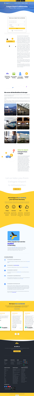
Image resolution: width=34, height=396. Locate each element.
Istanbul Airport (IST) (15, 381)
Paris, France (22, 371)
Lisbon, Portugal (23, 379)
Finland (5, 382)
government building (16, 265)
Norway (5, 379)
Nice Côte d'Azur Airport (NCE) (16, 374)
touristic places (14, 292)
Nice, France (22, 372)
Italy (4, 374)
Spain (5, 372)
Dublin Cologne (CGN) (15, 377)
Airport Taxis (11, 8)
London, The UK (23, 380)
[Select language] (29, 3)
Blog (4, 362)
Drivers (19, 3)
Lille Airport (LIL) (14, 375)
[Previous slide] (16, 334)
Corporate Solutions (13, 361)
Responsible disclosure (19, 363)
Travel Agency (12, 362)
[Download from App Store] (18, 1)
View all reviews (17, 308)
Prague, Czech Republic (24, 381)
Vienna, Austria (23, 382)
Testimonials (5, 363)
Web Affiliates (12, 363)
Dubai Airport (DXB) (15, 382)
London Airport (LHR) (15, 383)
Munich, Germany (23, 375)
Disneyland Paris (23, 374)
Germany (15, 8)
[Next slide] (18, 334)
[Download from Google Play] (23, 1)
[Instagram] (10, 386)
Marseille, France (23, 373)
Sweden (5, 380)
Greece (5, 375)
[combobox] (15, 21)
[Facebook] (4, 386)
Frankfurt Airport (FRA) (15, 378)
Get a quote (10, 41)
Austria (5, 378)
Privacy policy (18, 362)
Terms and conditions (19, 361)
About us (5, 361)
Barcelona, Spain (23, 378)
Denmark (5, 381)
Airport (8, 3)
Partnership (16, 3)
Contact (23, 3)
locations (11, 243)
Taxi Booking (17, 351)
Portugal (5, 373)
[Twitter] (6, 386)
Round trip (12, 26)
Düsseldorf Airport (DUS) (15, 376)
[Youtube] (8, 386)
